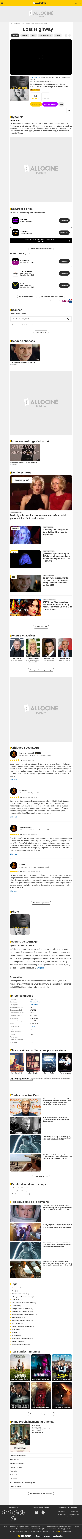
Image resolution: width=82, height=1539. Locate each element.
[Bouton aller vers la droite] (69, 35)
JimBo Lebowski (26, 827)
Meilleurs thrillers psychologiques (25, 1314)
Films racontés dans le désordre (24, 1303)
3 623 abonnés (23, 756)
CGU (38, 1526)
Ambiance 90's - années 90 (22, 1311)
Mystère (16, 1332)
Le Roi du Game (15, 1486)
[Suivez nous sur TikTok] (22, 1512)
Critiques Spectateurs (25, 747)
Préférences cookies (66, 1526)
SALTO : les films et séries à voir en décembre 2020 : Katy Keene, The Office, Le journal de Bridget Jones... (57, 605)
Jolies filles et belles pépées (23, 1320)
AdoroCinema (74, 1514)
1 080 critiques (33, 830)
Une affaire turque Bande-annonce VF (20, 1407)
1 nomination (34, 1004)
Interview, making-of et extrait (30, 441)
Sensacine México (68, 1517)
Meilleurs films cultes (21, 1344)
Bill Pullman (38, 87)
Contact (5, 1526)
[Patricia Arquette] (33, 647)
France (32, 999)
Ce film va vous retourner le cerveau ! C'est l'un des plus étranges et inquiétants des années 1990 (55, 581)
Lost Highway (20, 1191)
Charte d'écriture (37, 1529)
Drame (58, 77)
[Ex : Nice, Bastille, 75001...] (68, 319)
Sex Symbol (17, 1323)
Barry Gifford (60, 84)
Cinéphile (17, 1335)
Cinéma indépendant (20, 1294)
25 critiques (31, 793)
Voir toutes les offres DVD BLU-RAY (52, 296)
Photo (15, 911)
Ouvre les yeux (65, 1073)
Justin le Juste (15, 1475)
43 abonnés (23, 793)
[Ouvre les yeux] (65, 1062)
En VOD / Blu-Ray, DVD (20, 253)
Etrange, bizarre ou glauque (22, 1308)
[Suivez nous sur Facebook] (5, 1512)
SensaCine (74, 1511)
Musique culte (18, 1341)
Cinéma (18, 23)
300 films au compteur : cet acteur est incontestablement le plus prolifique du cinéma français (56, 1119)
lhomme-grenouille (27, 753)
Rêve (15, 1291)
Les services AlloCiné (49, 1529)
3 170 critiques (34, 756)
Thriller (32, 79)
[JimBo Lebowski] (13, 828)
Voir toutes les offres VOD (27, 296)
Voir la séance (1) (41, 332)
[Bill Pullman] (17, 647)
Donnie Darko (49, 1073)
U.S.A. (37, 999)
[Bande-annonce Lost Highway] (19, 88)
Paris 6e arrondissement (30, 325)
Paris (13, 325)
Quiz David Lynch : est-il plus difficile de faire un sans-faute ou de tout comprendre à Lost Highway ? (56, 557)
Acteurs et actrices (23, 635)
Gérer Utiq (61, 1529)
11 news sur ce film (41, 627)
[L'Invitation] (20, 1438)
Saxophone (16, 1288)
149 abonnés (23, 867)
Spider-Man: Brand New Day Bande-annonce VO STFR (41, 1407)
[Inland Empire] (33, 1062)
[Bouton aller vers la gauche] (66, 35)
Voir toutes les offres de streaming (41, 248)
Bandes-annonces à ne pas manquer (41, 1414)
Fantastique (65, 77)
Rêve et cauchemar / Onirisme (23, 1326)
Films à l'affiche (26, 23)
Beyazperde (62, 1514)
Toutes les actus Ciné (41, 1176)
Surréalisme (17, 1305)
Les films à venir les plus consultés (41, 1493)
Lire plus (13, 780)
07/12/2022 (33, 1026)
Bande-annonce (37, 1432)
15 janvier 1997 (35, 77)
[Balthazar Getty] (49, 647)
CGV (43, 1526)
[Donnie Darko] (49, 1062)
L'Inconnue (13, 1479)
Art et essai (18, 1329)
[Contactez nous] (13, 1518)
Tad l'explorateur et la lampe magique (22, 1482)
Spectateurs (35, 94)
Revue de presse (25, 1529)
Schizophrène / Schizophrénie (23, 1297)
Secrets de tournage (24, 941)
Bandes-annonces (23, 341)
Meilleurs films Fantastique (61, 1078)
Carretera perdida (21, 1194)
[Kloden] (13, 865)
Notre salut (13, 1471)
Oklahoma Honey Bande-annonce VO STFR (20, 1379)
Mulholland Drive (17, 1073)
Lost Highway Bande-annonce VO (22, 362)
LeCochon (23, 790)
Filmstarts (61, 1511)
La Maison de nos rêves (18, 1455)
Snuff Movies (17, 1300)
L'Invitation (36, 1425)
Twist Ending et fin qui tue (22, 1338)
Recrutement (25, 1526)
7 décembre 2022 (47, 81)
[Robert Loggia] (65, 647)
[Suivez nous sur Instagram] (16, 1512)
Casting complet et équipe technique (41, 670)
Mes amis (45, 94)
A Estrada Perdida (20, 1188)
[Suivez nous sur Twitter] (10, 1512)
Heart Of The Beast (16, 1467)
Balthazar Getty (62, 87)
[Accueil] (39, 3)
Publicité (33, 1526)
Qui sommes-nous (14, 1526)
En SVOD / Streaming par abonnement (27, 213)
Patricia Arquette (49, 87)
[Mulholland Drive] (17, 1062)
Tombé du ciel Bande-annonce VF (62, 1379)
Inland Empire (33, 1073)
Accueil (13, 23)
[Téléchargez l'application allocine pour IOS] (38, 1512)
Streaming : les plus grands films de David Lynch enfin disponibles (55, 532)
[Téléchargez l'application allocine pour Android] (44, 1512)
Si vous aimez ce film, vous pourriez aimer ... (40, 1050)
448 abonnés (23, 830)
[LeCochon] (13, 791)
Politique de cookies (53, 1526)
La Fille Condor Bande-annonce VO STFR (41, 1379)
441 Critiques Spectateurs (41, 903)
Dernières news (21, 472)
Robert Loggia (65, 658)
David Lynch (37, 84)
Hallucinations (18, 1317)
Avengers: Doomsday (17, 1463)
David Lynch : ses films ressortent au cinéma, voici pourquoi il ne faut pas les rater (38, 517)
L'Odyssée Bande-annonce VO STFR (62, 1407)
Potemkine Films (35, 1002)
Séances (16, 310)
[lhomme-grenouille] (13, 754)
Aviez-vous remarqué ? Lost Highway (23, 462)
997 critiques (33, 867)
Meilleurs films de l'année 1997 (41, 1078)
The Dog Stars (14, 1459)
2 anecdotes (33, 1021)
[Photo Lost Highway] (20, 924)
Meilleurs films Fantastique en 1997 (21, 1080)
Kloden (22, 864)
